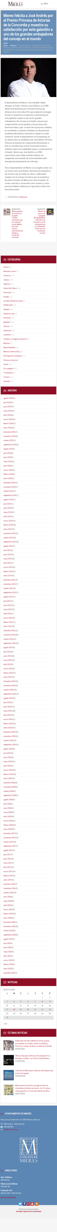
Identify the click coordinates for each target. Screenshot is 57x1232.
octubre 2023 (8, 538)
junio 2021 (7, 656)
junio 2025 (7, 457)
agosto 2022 (8, 597)
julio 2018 (7, 804)
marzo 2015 (7, 960)
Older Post (41, 209)
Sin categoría (8, 369)
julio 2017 (7, 855)
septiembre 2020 (9, 694)
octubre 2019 (8, 741)
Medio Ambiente (9, 348)
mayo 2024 (7, 512)
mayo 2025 (7, 462)
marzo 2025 (8, 470)
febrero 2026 (8, 424)
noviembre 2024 (9, 487)
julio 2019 (7, 753)
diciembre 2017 (9, 833)
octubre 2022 (8, 588)
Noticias (14, 46)
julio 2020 (7, 702)
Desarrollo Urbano (10, 288)
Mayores (6, 343)
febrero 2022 (8, 622)
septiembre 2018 (9, 795)
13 (28, 1006)
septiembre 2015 (9, 935)
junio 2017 (7, 859)
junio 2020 (7, 707)
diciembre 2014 (9, 973)
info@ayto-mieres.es (11, 1130)
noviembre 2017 (9, 838)
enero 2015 (7, 969)
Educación (7, 293)
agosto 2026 (8, 398)
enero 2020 (7, 728)
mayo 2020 (7, 711)
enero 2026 (7, 428)
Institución (23, 197)
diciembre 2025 (9, 432)
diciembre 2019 (9, 732)
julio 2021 (7, 652)
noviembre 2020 (9, 686)
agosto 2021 (8, 648)
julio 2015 (7, 943)
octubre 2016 (8, 893)
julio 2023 (7, 550)
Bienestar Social (9, 271)
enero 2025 (7, 478)
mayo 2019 (7, 762)
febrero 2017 (8, 876)
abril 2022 (7, 614)
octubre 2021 (8, 639)
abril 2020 (7, 715)
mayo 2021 (7, 660)
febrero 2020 (8, 724)
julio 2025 (7, 453)
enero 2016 (7, 918)
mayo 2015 (7, 952)
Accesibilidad (37, 1211)
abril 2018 (7, 817)
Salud (5, 364)
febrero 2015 (8, 964)
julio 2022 (7, 601)
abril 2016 (7, 905)
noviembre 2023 (9, 533)
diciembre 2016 (9, 884)
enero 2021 (7, 677)
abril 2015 (7, 956)
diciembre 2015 (9, 922)
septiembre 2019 (9, 745)
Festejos (6, 309)
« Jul (5, 1024)
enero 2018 (7, 829)
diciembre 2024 (9, 483)
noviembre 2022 (9, 584)
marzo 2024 (8, 521)
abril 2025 (7, 466)
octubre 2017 (8, 842)
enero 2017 (7, 880)
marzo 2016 (7, 910)
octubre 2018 (8, 791)
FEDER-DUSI (8, 305)
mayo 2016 (7, 901)
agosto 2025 (8, 449)
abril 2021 (7, 664)
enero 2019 (7, 778)
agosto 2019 (8, 749)
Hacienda (7, 318)
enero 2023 (7, 576)
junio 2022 (7, 605)
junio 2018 (7, 808)
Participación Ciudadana (12, 356)
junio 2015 (7, 947)
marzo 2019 (8, 770)
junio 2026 (7, 407)
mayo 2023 (7, 559)
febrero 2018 (8, 825)
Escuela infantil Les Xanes (13, 301)
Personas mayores (10, 360)
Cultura (6, 280)
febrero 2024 (8, 525)
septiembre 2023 (9, 542)
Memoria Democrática (11, 352)
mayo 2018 (7, 812)
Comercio (7, 276)
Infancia (6, 326)
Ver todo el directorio (8, 1197)
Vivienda (6, 381)
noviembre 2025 (9, 436)
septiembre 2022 (9, 593)
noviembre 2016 (9, 888)
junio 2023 (7, 555)
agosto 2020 (8, 698)
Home (5, 46)
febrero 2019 (8, 774)
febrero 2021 (8, 673)
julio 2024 (7, 504)
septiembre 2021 (9, 643)
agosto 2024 (8, 500)
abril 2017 (7, 867)
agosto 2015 (7, 939)
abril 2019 (7, 766)
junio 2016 (7, 897)
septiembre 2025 (9, 445)
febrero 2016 (8, 914)
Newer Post (16, 209)
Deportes (6, 284)
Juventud (6, 335)
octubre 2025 (8, 440)
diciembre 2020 (9, 681)
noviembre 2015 (9, 926)
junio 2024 (7, 508)
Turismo (6, 377)
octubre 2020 (8, 690)
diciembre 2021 (9, 631)
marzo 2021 (7, 669)
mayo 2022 (7, 609)
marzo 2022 (8, 618)
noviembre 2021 (9, 635)
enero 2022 (7, 626)
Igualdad (6, 322)
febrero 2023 (8, 572)
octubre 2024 (8, 491)
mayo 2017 (7, 863)
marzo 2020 (8, 719)
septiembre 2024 (9, 495)
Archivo (6, 267)
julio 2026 (7, 402)
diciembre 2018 (9, 783)
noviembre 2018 (9, 787)
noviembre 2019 (9, 736)
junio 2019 (7, 757)
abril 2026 (7, 415)
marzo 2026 (8, 419)
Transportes (7, 373)
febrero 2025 (8, 474)
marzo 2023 (8, 567)
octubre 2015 (8, 931)
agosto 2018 (8, 800)
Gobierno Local (8, 314)
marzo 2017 (7, 872)
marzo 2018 (7, 821)
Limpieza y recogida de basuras (15, 339)
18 (14, 1010)
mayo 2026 (7, 411)
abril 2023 (7, 563)
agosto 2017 (7, 850)
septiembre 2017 (9, 846)
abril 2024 (7, 517)
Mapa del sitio (27, 1211)
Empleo (6, 297)
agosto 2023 (8, 546)
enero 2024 (7, 529)
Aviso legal (19, 1211)
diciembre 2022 (9, 580)
